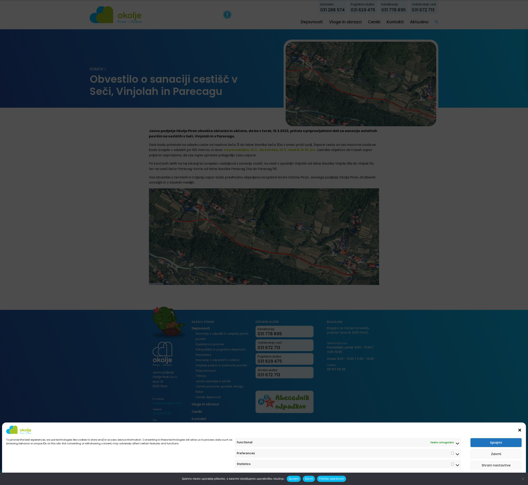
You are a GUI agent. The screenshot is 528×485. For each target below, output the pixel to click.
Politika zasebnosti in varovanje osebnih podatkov (37, 477)
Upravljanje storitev (506, 477)
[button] (520, 430)
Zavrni (496, 454)
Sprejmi (496, 442)
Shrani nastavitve (496, 465)
